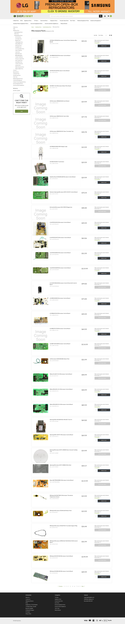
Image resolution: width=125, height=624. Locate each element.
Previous (61, 586)
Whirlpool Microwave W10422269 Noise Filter (61, 510)
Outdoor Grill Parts (19, 57)
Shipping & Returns (30, 601)
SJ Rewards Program (30, 610)
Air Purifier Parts (18, 38)
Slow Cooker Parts (18, 60)
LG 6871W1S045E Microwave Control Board (60, 252)
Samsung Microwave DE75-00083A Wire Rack (60, 465)
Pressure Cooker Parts (19, 58)
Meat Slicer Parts (18, 53)
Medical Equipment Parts (83, 20)
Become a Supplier (29, 608)
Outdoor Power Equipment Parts (20, 23)
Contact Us (28, 599)
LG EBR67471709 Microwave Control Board (60, 328)
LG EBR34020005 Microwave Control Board (60, 298)
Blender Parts (18, 40)
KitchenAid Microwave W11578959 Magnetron (61, 207)
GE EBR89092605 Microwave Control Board (60, 55)
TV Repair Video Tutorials (31, 606)
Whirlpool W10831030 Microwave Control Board (61, 571)
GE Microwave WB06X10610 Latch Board (59, 101)
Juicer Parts (17, 52)
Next (83, 586)
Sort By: (95, 35)
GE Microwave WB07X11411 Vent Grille (59, 116)
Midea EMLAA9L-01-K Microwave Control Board (61, 389)
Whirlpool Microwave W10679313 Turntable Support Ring (63, 525)
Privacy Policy (28, 613)
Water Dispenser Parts (19, 67)
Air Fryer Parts (18, 37)
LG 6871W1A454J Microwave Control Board (60, 222)
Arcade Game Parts (64, 20)
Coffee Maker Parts (19, 42)
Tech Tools (72, 20)
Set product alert (102, 90)
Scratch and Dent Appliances (51, 23)
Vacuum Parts (18, 65)
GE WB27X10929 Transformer (57, 161)
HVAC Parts (16, 33)
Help (22, 111)
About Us (28, 597)
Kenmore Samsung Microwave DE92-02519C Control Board (64, 192)
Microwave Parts (18, 55)
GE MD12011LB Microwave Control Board (60, 70)
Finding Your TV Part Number (32, 604)
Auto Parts (57, 602)
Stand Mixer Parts (18, 62)
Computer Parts (53, 20)
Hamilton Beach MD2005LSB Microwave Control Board (63, 176)
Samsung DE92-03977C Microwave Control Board (61, 434)
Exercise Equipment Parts (36, 23)
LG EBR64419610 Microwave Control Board (60, 313)
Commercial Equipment (95, 20)
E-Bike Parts (16, 20)
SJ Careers (28, 611)
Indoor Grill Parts (18, 50)
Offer (21, 20)
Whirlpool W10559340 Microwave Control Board (61, 556)
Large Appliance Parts (18, 32)
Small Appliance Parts (18, 35)
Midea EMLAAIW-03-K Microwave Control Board (61, 404)
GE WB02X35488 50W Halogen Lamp (58, 146)
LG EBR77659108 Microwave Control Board (60, 343)
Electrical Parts (43, 20)
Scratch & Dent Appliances (60, 606)
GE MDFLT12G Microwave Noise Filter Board (60, 85)
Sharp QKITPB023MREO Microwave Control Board (61, 480)
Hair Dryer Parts (18, 45)
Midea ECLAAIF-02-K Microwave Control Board (61, 374)
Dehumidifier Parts (18, 43)
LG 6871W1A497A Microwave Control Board (60, 237)
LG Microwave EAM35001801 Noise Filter (59, 358)
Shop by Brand (64, 23)
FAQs (27, 602)
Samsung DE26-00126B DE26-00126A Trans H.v (61, 419)
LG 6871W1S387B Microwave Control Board (60, 267)
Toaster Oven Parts (19, 63)
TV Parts (36, 20)
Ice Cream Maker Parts (19, 48)
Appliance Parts (27, 20)
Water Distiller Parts (19, 68)
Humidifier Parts (18, 47)
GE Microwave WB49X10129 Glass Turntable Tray (62, 131)
